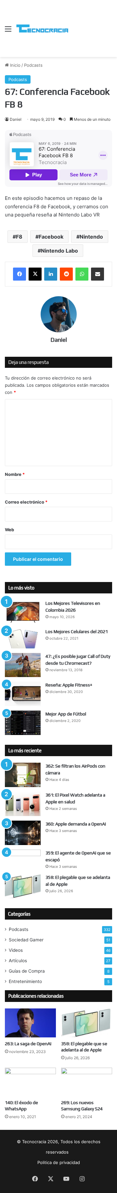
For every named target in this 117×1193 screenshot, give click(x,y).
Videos (16, 950)
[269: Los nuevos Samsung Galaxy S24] (86, 1082)
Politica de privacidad (58, 1162)
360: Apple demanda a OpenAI (76, 823)
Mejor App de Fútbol (66, 713)
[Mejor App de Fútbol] (23, 723)
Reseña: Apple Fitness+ (69, 684)
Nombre (15, 474)
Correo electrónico (26, 502)
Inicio (14, 65)
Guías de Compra (27, 971)
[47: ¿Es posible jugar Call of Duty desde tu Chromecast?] (23, 665)
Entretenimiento (25, 981)
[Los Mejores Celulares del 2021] (23, 638)
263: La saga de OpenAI (28, 1043)
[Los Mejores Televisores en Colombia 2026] (23, 612)
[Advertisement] (90, 23)
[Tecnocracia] (42, 28)
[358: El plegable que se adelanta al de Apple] (23, 886)
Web (9, 529)
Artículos (18, 960)
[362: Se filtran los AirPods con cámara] (23, 775)
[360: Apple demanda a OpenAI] (23, 833)
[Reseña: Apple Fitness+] (23, 694)
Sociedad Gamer (26, 939)
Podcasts (33, 65)
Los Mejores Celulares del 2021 (77, 631)
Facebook (51, 236)
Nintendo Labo (59, 250)
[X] (35, 274)
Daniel (15, 119)
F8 (19, 236)
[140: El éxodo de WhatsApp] (30, 1082)
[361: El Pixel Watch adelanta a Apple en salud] (23, 804)
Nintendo (91, 236)
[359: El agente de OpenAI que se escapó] (23, 859)
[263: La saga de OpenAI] (30, 1022)
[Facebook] (19, 274)
